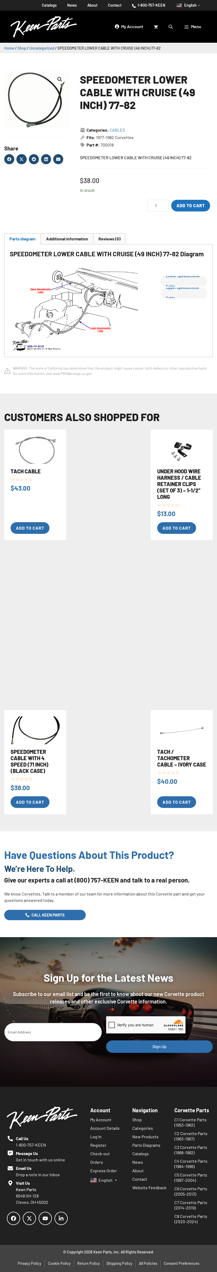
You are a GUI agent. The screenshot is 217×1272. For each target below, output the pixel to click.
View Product (38, 24)
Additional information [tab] (67, 238)
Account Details (105, 1128)
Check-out (100, 1153)
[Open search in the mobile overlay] (171, 26)
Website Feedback (149, 1187)
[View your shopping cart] (155, 26)
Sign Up (159, 1046)
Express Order (103, 1170)
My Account (100, 1119)
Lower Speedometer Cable (183, 281)
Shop (21, 48)
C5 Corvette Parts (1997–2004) (190, 1177)
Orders (96, 1162)
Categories (142, 1128)
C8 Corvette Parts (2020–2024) (190, 1219)
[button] (60, 79)
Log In (96, 1136)
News (137, 1162)
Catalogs (140, 1153)
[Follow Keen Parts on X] (29, 1218)
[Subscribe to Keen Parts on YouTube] (45, 1218)
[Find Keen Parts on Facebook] (13, 1218)
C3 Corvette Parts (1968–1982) (190, 1150)
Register (98, 1145)
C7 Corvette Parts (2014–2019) (190, 1205)
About (92, 5)
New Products (145, 1136)
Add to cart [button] (30, 527)
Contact (114, 5)
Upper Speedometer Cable (183, 293)
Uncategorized (41, 48)
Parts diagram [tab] (22, 238)
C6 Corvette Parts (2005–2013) (190, 1191)
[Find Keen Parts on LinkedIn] (61, 1218)
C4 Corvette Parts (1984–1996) (190, 1163)
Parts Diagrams (146, 1145)
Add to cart (191, 205)
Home (9, 48)
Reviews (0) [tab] (109, 238)
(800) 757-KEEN (96, 880)
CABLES (117, 129)
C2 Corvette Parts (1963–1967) (190, 1136)
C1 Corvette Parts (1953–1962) (190, 1122)
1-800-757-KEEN (151, 5)
